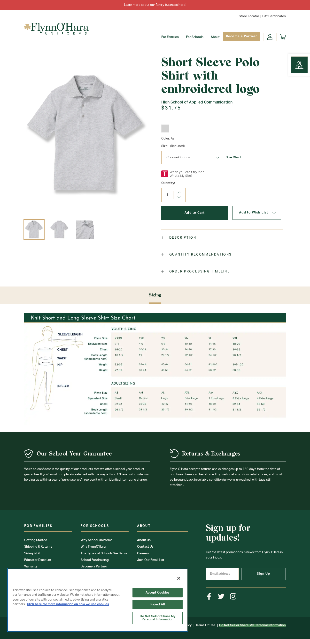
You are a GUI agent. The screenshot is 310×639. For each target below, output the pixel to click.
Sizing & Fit (32, 553)
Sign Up (263, 573)
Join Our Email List (150, 560)
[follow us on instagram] (233, 596)
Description (182, 237)
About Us (144, 540)
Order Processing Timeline (199, 271)
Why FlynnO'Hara (93, 546)
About (215, 37)
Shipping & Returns (38, 546)
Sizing (155, 294)
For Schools (194, 37)
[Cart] (283, 37)
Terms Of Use (205, 625)
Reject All (157, 604)
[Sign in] (270, 37)
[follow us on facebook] (209, 596)
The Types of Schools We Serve (104, 553)
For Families (170, 37)
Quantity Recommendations (200, 254)
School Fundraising (95, 560)
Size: (173, 146)
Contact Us (145, 546)
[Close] (178, 578)
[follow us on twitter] (221, 596)
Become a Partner (241, 36)
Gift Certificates (274, 16)
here (182, 5)
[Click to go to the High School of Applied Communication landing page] (299, 64)
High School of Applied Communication (196, 102)
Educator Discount (37, 560)
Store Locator (249, 16)
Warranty (31, 566)
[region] (97, 600)
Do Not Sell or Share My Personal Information (157, 618)
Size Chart (233, 157)
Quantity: (168, 183)
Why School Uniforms (96, 540)
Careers (143, 553)
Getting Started (35, 540)
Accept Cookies (158, 592)
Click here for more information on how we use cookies (68, 604)
